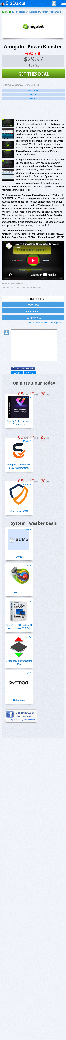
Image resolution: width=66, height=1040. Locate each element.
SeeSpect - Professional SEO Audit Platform (19, 466)
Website (33, 94)
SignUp (30, 372)
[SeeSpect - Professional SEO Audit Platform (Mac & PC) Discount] (19, 449)
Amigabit (6, 12)
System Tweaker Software (49, 12)
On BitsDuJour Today (34, 383)
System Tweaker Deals (34, 523)
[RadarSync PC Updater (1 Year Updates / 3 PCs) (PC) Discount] (19, 610)
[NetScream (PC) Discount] (19, 681)
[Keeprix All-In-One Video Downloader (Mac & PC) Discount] (19, 406)
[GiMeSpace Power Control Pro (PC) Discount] (19, 645)
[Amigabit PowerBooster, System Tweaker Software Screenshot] (8, 145)
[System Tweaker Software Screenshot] (8, 133)
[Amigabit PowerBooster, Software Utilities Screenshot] (8, 154)
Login (17, 372)
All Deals (16, 12)
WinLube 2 (19, 592)
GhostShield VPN (19, 511)
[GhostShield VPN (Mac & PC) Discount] (19, 493)
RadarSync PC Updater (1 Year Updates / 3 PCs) (19, 626)
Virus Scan (33, 98)
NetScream (19, 699)
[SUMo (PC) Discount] (19, 538)
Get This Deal (33, 74)
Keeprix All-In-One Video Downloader (19, 422)
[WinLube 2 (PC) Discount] (19, 574)
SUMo (19, 556)
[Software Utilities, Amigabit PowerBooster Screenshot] (8, 175)
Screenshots (33, 90)
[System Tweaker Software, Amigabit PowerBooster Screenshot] (8, 164)
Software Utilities (29, 12)
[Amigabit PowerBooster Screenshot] (8, 123)
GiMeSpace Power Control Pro (19, 662)
